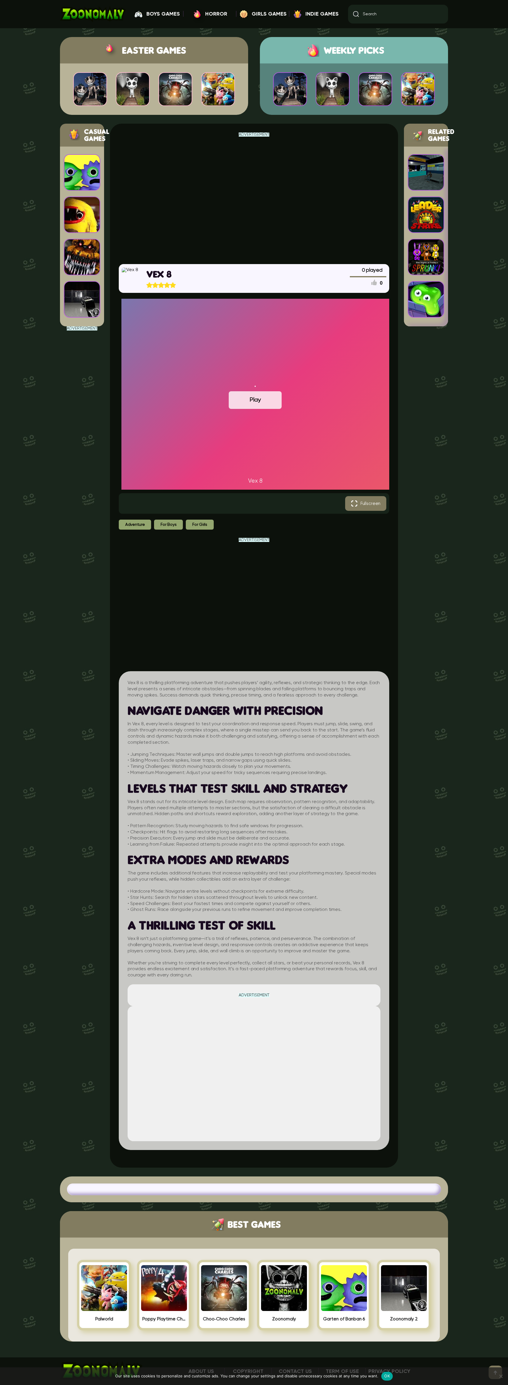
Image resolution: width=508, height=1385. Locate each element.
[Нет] (501, 1376)
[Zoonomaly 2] (404, 1308)
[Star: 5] (173, 285)
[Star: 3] (161, 285)
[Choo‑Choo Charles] (224, 1308)
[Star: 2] (155, 285)
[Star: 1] (149, 285)
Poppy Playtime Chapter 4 (164, 1319)
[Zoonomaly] (284, 1308)
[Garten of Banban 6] (344, 1308)
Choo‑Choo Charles (224, 1319)
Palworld (104, 1319)
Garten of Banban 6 (344, 1319)
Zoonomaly (284, 1319)
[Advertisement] (82, 418)
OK (387, 1376)
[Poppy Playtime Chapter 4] (164, 1308)
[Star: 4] (167, 285)
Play (255, 400)
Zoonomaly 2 (404, 1319)
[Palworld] (104, 1308)
